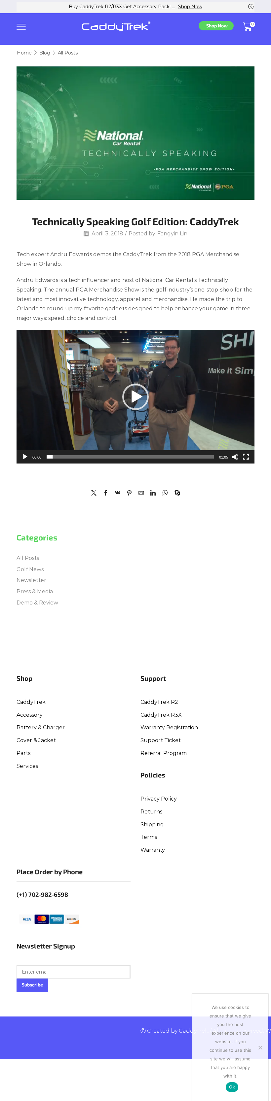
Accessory (30, 715)
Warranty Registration (169, 727)
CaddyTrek (31, 702)
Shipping (152, 824)
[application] (135, 397)
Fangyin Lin (172, 233)
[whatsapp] (165, 493)
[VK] (118, 493)
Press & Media (35, 591)
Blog (44, 53)
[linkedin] (153, 493)
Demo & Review (37, 603)
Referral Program (163, 753)
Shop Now (190, 7)
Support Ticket (160, 740)
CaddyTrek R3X (161, 715)
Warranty (152, 850)
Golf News (30, 569)
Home (24, 53)
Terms (148, 837)
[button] (135, 397)
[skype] (175, 493)
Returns (151, 812)
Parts (23, 753)
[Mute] (235, 457)
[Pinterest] (129, 493)
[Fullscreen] (246, 457)
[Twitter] (95, 493)
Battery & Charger (41, 727)
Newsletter (31, 580)
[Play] (25, 457)
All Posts (68, 53)
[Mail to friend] (141, 493)
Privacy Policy (158, 799)
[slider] (130, 457)
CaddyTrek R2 (159, 702)
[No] (260, 1047)
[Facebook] (106, 493)
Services (27, 766)
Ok (232, 1086)
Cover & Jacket (36, 740)
